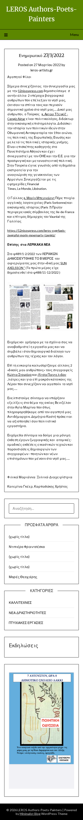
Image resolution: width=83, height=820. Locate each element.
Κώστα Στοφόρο (19, 375)
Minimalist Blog (30, 814)
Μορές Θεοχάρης (23, 577)
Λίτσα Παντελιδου (51, 375)
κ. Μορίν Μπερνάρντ (39, 198)
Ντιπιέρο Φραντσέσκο (27, 547)
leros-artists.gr (41, 70)
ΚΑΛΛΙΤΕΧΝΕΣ (20, 602)
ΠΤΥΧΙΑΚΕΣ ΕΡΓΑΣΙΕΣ (26, 623)
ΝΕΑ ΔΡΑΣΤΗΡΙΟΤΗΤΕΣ (27, 613)
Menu (74, 34)
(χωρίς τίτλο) (19, 537)
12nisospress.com (30, 91)
